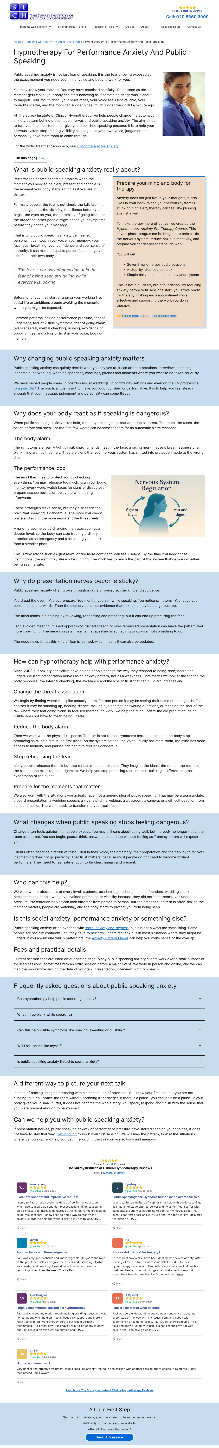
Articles (129, 26)
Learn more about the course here (149, 316)
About (145, 26)
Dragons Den (24, 388)
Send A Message (109, 1437)
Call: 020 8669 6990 (187, 16)
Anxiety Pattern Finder (110, 938)
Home (17, 41)
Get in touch (67, 1134)
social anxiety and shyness (106, 928)
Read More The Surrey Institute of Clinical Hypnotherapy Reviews (109, 1390)
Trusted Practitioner (116, 1173)
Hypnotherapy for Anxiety (97, 146)
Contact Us (194, 26)
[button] (109, 998)
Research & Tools (103, 26)
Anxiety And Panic (70, 41)
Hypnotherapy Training (72, 26)
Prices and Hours (170, 26)
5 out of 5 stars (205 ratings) (187, 11)
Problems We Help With (32, 26)
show (40, 158)
